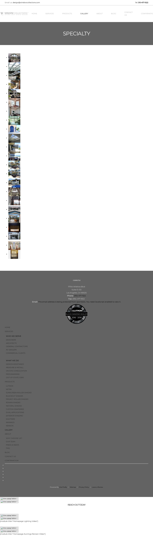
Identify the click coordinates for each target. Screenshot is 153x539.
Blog (113, 14)
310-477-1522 (143, 2)
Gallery (84, 14)
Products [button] (67, 14)
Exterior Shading (14, 416)
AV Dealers (11, 350)
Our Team (10, 441)
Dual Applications (15, 412)
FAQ (8, 448)
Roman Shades (13, 402)
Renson (9, 426)
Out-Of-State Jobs (15, 377)
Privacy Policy (84, 487)
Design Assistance (15, 364)
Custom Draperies (15, 409)
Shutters (10, 419)
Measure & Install (14, 367)
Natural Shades (14, 406)
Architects (11, 343)
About (8, 434)
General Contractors (17, 346)
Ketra (9, 389)
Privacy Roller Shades (17, 399)
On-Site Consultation (16, 371)
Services (9, 331)
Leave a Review (97, 487)
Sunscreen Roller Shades (19, 393)
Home (34, 14)
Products (10, 382)
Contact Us (128, 13)
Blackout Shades (14, 396)
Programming (13, 374)
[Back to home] (15, 14)
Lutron (9, 386)
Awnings (10, 422)
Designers (11, 340)
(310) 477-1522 (80, 296)
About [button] (99, 14)
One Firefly (63, 487)
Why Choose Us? (14, 438)
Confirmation (11, 460)
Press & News (12, 445)
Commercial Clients (15, 353)
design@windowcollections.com (26, 2)
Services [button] (49, 14)
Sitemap (73, 487)
